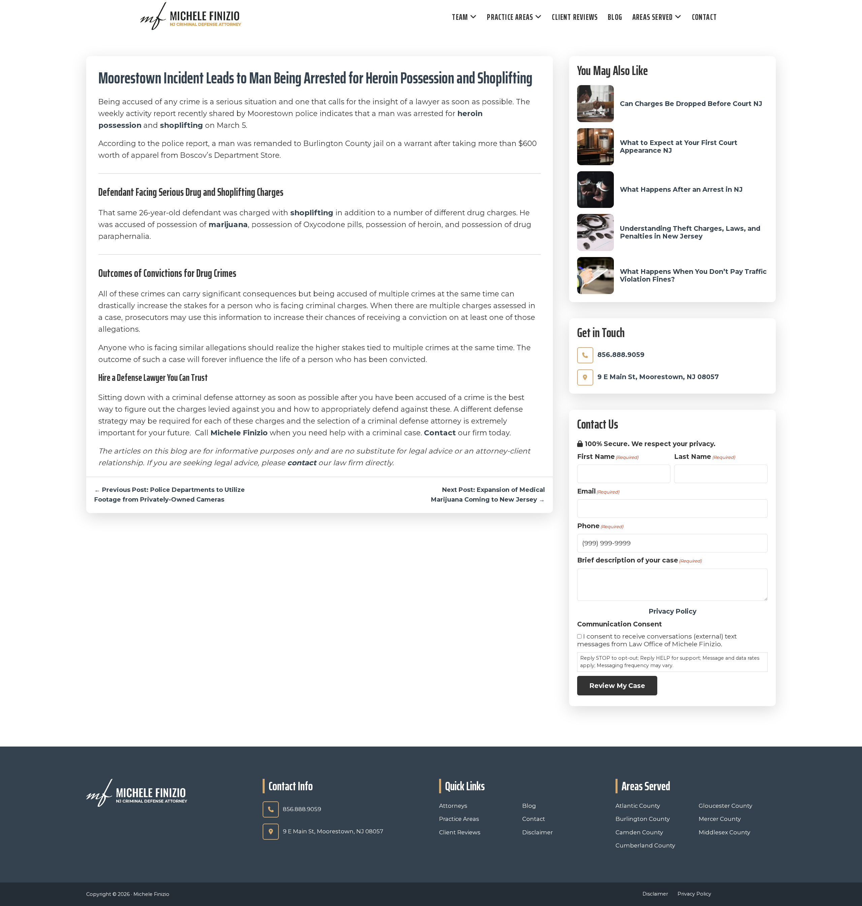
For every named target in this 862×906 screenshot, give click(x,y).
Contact (704, 17)
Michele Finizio (239, 432)
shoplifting (181, 125)
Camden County (639, 832)
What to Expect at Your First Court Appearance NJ (678, 146)
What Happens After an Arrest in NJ (681, 189)
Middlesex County (724, 832)
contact (301, 462)
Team (460, 17)
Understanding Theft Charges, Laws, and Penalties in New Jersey (690, 232)
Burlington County (643, 819)
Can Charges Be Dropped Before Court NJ (691, 104)
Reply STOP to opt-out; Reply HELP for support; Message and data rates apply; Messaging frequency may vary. (669, 661)
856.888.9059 (620, 355)
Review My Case (617, 686)
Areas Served (652, 17)
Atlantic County (638, 805)
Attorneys (453, 805)
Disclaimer (537, 832)
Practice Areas (510, 17)
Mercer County (720, 819)
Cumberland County (645, 845)
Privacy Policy (672, 611)
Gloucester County (725, 805)
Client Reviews (575, 17)
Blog (615, 17)
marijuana (228, 224)
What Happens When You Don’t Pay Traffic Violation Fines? (693, 275)
